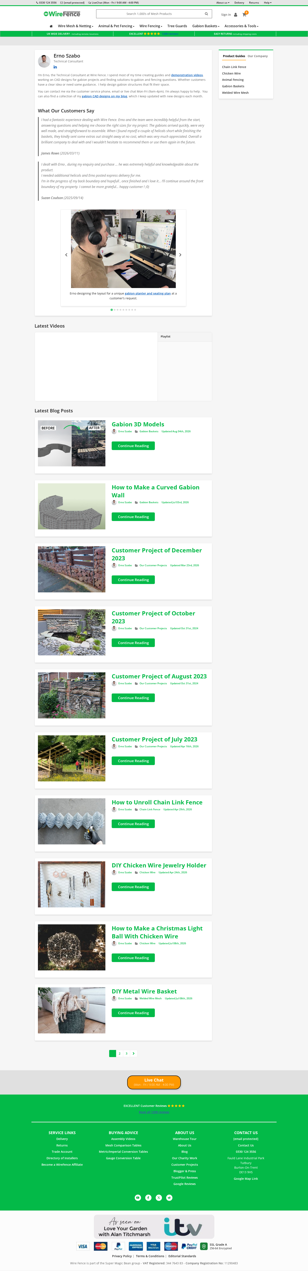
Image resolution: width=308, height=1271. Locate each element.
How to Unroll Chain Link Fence (157, 802)
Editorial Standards (182, 1256)
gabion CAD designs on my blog (104, 96)
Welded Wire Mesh (151, 998)
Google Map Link (246, 1179)
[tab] (111, 310)
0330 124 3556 (48, 2)
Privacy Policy (122, 1256)
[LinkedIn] (55, 66)
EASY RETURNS (235, 34)
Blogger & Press (184, 1171)
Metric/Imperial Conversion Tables (123, 1152)
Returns (62, 1145)
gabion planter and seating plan (148, 293)
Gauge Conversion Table (123, 1158)
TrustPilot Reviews (184, 1178)
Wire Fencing (150, 26)
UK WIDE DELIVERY (72, 34)
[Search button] (206, 14)
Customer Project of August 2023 (159, 676)
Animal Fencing (233, 80)
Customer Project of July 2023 (154, 739)
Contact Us (246, 1145)
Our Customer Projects (153, 565)
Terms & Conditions (150, 1256)
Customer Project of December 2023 (157, 554)
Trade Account (62, 1152)
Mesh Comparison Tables (123, 1145)
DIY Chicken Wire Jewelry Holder (159, 865)
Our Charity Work (184, 1158)
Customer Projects (184, 1165)
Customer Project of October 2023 (153, 617)
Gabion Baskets (205, 26)
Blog (184, 1152)
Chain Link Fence (150, 809)
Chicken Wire (147, 872)
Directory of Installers (62, 1158)
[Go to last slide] (67, 255)
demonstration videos (187, 75)
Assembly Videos (123, 1139)
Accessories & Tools (241, 26)
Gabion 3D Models (138, 424)
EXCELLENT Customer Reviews (146, 1106)
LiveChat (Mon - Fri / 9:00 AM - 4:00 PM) (115, 2)
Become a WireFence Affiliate (62, 1165)
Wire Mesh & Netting (75, 26)
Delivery (62, 1139)
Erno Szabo (125, 431)
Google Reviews (184, 1184)
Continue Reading (133, 445)
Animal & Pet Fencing (115, 26)
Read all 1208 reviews (154, 1112)
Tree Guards (177, 26)
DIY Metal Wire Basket (144, 991)
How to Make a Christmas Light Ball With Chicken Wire (157, 932)
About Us (184, 1145)
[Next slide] (180, 255)
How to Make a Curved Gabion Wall (155, 491)
